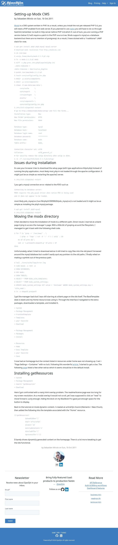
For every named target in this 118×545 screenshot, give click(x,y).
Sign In (113, 3)
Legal (53, 532)
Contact (63, 532)
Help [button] (104, 3)
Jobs (58, 532)
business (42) (96, 494)
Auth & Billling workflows (96, 485)
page (25, 367)
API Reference (96, 482)
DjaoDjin (61, 484)
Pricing (97, 3)
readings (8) (96, 498)
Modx (16, 25)
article (75, 364)
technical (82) (95, 502)
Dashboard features (96, 488)
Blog (90, 3)
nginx (72, 29)
